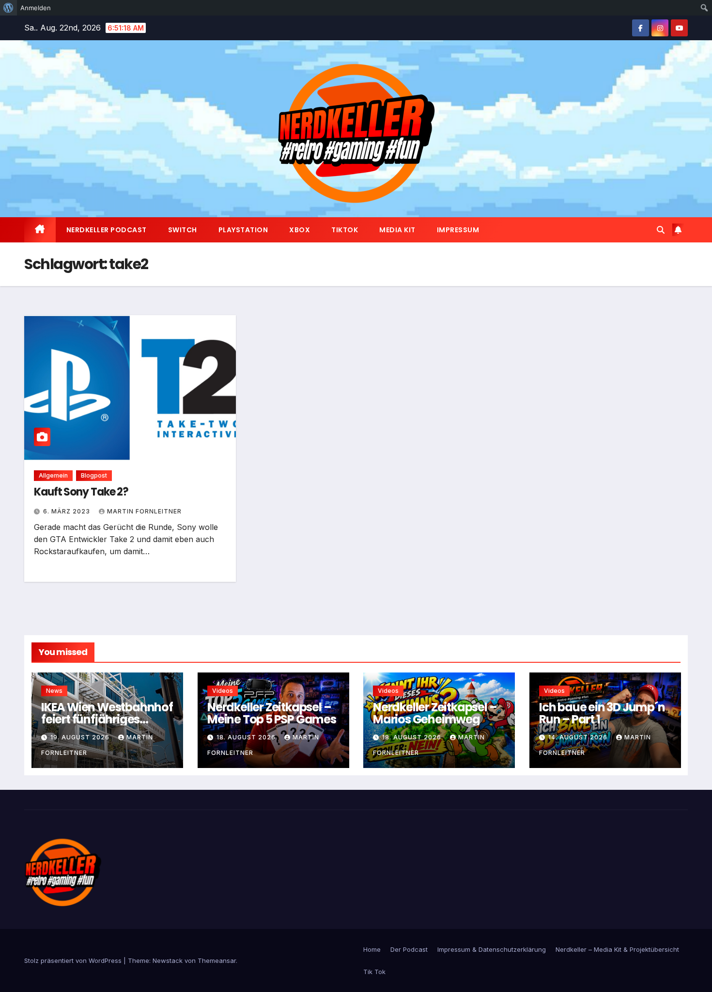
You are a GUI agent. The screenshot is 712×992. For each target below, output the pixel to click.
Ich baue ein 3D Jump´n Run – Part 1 (602, 713)
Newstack (168, 960)
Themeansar (217, 960)
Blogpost (94, 475)
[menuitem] (8, 8)
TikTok (344, 230)
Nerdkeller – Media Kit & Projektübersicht (617, 949)
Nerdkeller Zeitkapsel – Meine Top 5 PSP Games (271, 713)
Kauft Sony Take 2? (81, 491)
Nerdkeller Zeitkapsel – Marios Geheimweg (434, 713)
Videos (222, 690)
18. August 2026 (247, 737)
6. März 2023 (67, 511)
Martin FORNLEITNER (144, 511)
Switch (182, 230)
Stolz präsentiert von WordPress (74, 960)
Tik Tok (374, 972)
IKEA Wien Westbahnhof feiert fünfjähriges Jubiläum (107, 719)
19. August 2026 (80, 737)
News (54, 690)
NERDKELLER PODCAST (106, 230)
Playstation (243, 230)
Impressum (458, 230)
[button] (661, 230)
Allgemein (53, 475)
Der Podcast (409, 949)
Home (372, 949)
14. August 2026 (578, 737)
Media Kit (397, 230)
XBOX (299, 230)
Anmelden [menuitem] (35, 8)
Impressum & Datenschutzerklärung (491, 949)
